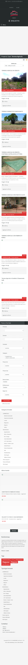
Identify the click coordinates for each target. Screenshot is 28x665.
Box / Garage (6, 436)
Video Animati (20, 642)
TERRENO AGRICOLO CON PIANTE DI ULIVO (13, 195)
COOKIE (7, 550)
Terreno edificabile (6, 461)
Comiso (13, 559)
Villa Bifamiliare (7, 452)
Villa (5, 450)
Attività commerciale (8, 415)
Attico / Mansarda (7, 434)
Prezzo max (5, 370)
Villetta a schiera (7, 457)
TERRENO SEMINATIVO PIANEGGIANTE (12, 111)
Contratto (5, 344)
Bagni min (5, 391)
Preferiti (11, 7)
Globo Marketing (10, 642)
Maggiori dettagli (5, 98)
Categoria (5, 353)
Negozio (6, 425)
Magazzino (6, 422)
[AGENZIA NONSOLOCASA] (14, 13)
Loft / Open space (7, 441)
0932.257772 (15, 21)
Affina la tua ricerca (6, 403)
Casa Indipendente (7, 438)
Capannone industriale (8, 418)
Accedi (17, 7)
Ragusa (6, 562)
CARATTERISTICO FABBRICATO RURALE (11, 492)
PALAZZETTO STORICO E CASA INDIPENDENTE (12, 517)
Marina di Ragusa (19, 559)
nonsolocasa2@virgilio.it (17, 1)
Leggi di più (23, 493)
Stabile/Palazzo (7, 445)
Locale (5, 420)
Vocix (16, 642)
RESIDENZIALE (6, 429)
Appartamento (7, 432)
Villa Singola (6, 455)
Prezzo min (5, 362)
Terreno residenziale (8, 448)
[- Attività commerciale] (14, 358)
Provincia (5, 326)
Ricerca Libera (6, 379)
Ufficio (5, 427)
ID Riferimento (6, 385)
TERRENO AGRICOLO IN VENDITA (10, 70)
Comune (4, 335)
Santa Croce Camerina (6, 564)
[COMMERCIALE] (14, 356)
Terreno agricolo (6, 459)
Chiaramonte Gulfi (6, 559)
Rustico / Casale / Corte (8, 443)
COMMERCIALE (6, 413)
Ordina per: (14, 63)
